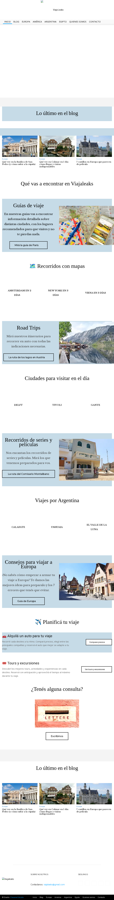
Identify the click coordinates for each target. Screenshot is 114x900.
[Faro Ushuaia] (57, 527)
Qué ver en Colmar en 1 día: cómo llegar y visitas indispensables (54, 164)
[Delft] (18, 405)
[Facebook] (80, 883)
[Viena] (95, 292)
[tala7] (95, 527)
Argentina (50, 21)
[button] (110, 21)
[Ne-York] (57, 292)
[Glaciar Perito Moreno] (18, 527)
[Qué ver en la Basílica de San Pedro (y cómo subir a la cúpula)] (20, 146)
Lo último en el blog (57, 113)
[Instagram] (87, 883)
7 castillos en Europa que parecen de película (93, 163)
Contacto (95, 21)
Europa (26, 21)
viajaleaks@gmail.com (54, 884)
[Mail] (94, 883)
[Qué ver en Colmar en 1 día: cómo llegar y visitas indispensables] (57, 146)
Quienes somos (77, 21)
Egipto (63, 21)
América (37, 21)
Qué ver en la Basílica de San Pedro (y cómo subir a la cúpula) (18, 163)
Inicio (7, 21)
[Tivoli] (57, 405)
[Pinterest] (101, 883)
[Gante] (95, 405)
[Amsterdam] (18, 292)
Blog (16, 21)
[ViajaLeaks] (57, 9)
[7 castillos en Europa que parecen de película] (94, 146)
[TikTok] (107, 883)
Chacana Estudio (17, 897)
